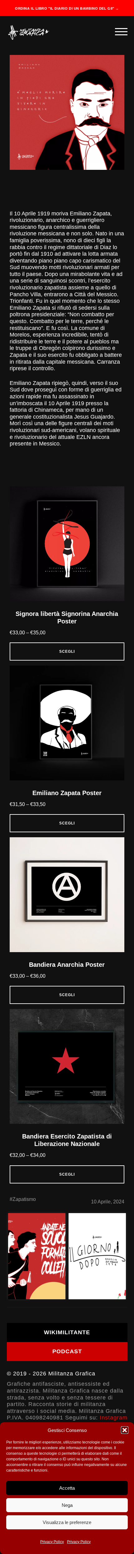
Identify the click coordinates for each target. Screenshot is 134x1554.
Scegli (67, 651)
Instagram (113, 1417)
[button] (125, 1430)
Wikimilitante (67, 1332)
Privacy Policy (52, 1542)
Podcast (67, 1351)
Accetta (67, 1488)
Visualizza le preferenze (67, 1522)
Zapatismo (24, 1199)
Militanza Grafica (71, 1373)
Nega (67, 1505)
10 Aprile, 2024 (107, 1201)
